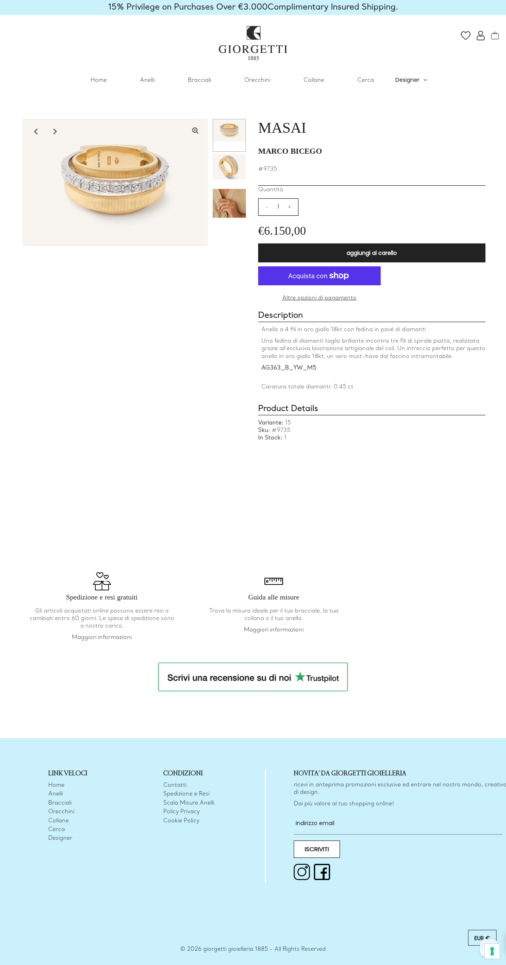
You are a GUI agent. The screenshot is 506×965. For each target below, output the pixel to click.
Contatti (175, 785)
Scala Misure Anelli (188, 803)
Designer (407, 80)
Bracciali (199, 80)
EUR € (482, 938)
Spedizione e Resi (186, 794)
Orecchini (257, 80)
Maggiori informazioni (102, 637)
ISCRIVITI (317, 849)
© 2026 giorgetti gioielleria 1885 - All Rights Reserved (253, 949)
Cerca (365, 80)
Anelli (147, 80)
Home (99, 80)
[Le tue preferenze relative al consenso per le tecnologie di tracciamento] (492, 951)
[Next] (55, 131)
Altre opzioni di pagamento (319, 298)
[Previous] (35, 131)
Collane (314, 80)
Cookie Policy (181, 821)
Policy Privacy (181, 812)
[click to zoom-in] (195, 131)
